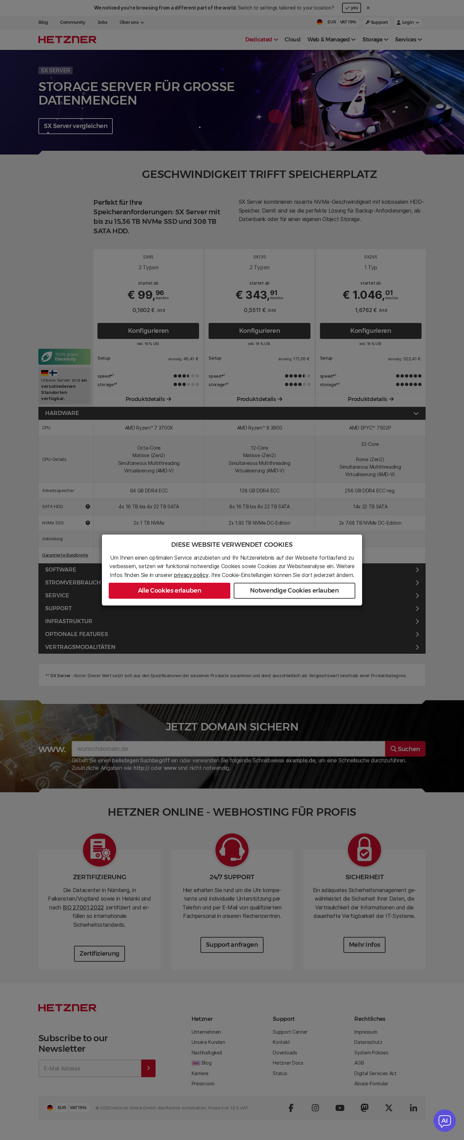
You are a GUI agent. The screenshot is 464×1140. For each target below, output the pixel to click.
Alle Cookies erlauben (169, 590)
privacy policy (191, 575)
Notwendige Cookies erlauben (294, 590)
